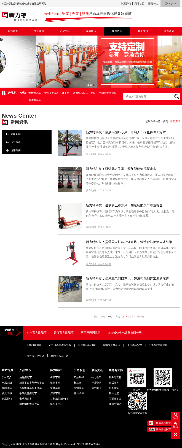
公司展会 (79, 388)
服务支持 (143, 31)
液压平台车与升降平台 (56, 92)
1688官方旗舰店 (158, 345)
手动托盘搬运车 (107, 92)
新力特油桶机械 (87, 345)
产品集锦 (79, 377)
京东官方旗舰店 (37, 332)
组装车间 (55, 377)
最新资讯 (97, 370)
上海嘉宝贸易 (134, 345)
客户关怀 (79, 393)
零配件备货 (115, 398)
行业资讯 (16, 142)
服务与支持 (116, 370)
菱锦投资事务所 (111, 345)
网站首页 (139, 3)
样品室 (77, 382)
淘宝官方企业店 (35, 355)
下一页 (110, 316)
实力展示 (91, 31)
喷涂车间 (55, 382)
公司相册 (79, 370)
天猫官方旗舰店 (64, 332)
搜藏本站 (153, 3)
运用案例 (16, 150)
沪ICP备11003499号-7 (88, 444)
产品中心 (65, 31)
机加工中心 (56, 404)
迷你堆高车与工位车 (84, 92)
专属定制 (7, 382)
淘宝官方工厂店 (60, 355)
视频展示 (7, 388)
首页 (165, 121)
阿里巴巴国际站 (91, 332)
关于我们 (39, 31)
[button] (88, 85)
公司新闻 (16, 134)
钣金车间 (55, 388)
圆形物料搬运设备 (29, 404)
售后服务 (114, 382)
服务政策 (114, 388)
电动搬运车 (34, 100)
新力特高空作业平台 (60, 345)
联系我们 (126, 3)
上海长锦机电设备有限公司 (125, 332)
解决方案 (114, 393)
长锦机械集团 (34, 345)
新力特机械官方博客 (167, 429)
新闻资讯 (117, 31)
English (172, 3)
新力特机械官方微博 (167, 423)
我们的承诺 (115, 404)
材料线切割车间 (59, 398)
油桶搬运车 (34, 92)
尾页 (118, 316)
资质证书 (7, 393)
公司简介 (7, 377)
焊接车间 (55, 393)
